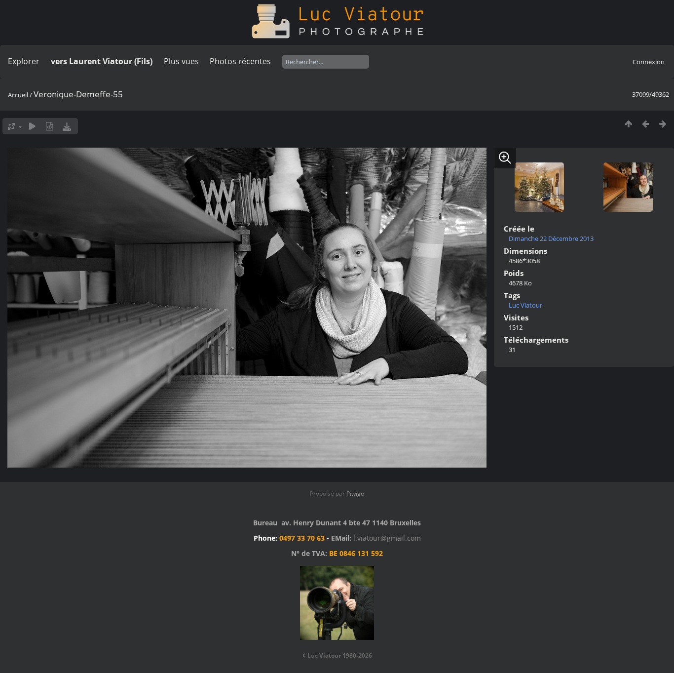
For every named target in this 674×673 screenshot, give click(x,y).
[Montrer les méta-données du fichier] (49, 126)
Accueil (18, 94)
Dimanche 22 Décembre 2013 (551, 238)
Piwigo (355, 493)
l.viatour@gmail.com (387, 538)
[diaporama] (32, 126)
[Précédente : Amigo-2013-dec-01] (645, 123)
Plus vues (181, 61)
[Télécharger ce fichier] (66, 126)
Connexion (649, 61)
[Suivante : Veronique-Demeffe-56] (663, 123)
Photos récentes (240, 61)
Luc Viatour (525, 305)
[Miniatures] (628, 123)
